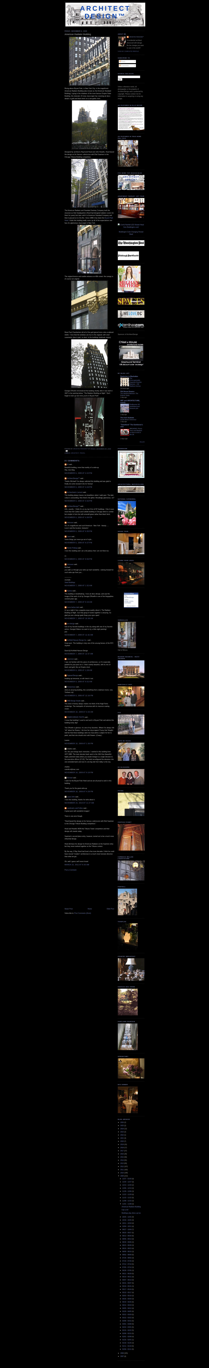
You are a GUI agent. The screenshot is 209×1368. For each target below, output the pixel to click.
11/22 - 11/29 (127, 1194)
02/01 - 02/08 (127, 1336)
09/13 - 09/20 (127, 1236)
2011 (122, 1170)
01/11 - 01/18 (127, 1346)
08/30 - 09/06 (127, 1242)
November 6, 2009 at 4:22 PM (78, 473)
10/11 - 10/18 (127, 1223)
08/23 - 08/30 (127, 1245)
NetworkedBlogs (129, 593)
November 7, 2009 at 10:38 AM (79, 618)
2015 (122, 1157)
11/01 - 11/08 (127, 1204)
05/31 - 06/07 (127, 1283)
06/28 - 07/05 (127, 1270)
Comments (125, 66)
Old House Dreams (127, 391)
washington (127, 602)
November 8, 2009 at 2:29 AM (78, 670)
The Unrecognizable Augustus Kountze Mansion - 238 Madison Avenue (136, 382)
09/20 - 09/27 (127, 1233)
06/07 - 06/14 (127, 1280)
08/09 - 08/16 (127, 1251)
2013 (122, 1163)
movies (131, 601)
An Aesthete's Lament (74, 492)
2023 (122, 1132)
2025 (122, 1125)
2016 (122, 1154)
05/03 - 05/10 (127, 1296)
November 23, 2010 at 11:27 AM (79, 803)
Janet (69, 536)
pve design (71, 624)
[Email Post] (67, 451)
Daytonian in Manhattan (129, 376)
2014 (122, 1160)
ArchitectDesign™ (73, 478)
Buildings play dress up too (131, 1213)
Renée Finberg (72, 548)
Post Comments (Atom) (82, 913)
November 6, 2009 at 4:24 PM (78, 487)
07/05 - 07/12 (127, 1267)
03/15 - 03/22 (127, 1318)
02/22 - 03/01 (127, 1327)
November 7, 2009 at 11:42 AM (79, 635)
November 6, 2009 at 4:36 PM (78, 517)
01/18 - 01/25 (127, 1343)
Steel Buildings (70, 582)
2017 (122, 1151)
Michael (69, 778)
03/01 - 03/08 (127, 1324)
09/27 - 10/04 (127, 1229)
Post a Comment (70, 870)
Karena (69, 591)
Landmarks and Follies (75, 808)
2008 (122, 1353)
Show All (142, 442)
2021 (122, 1138)
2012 (122, 1166)
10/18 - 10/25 (127, 1220)
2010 (122, 1173)
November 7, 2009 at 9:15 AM (78, 602)
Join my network (131, 606)
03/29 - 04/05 (127, 1311)
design (126, 601)
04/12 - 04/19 (127, 1305)
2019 (122, 1144)
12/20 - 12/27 (127, 1182)
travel (82, 453)
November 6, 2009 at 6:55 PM (78, 531)
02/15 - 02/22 (127, 1330)
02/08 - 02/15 (127, 1333)
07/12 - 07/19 (127, 1264)
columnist (70, 659)
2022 (122, 1135)
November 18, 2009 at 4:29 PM (79, 791)
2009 (122, 1176)
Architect (75, 453)
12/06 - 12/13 (127, 1188)
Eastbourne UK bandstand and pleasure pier (135, 406)
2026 (122, 1122)
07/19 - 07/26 (127, 1261)
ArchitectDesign (129, 597)
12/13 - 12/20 (127, 1185)
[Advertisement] (89, 889)
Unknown (70, 522)
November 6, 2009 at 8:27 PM (78, 543)
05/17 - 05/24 (127, 1289)
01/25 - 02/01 (127, 1340)
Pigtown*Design (72, 675)
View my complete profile (128, 51)
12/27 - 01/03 (127, 1179)
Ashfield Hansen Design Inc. (77, 640)
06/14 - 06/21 (127, 1277)
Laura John (71, 797)
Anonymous (71, 687)
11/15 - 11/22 (127, 1198)
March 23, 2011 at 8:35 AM (77, 865)
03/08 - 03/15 (127, 1321)
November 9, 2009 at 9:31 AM (78, 682)
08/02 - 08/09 (127, 1255)
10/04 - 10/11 (127, 1226)
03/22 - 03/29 (127, 1314)
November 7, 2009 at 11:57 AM (79, 654)
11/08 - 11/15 (127, 1201)
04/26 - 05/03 (127, 1299)
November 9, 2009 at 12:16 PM (79, 695)
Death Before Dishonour (128, 420)
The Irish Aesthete (127, 418)
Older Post (110, 909)
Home (90, 909)
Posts (123, 61)
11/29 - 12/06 (127, 1191)
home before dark (73, 607)
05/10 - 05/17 (127, 1292)
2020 (122, 1141)
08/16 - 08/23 (127, 1248)
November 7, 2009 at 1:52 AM (78, 585)
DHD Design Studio (74, 701)
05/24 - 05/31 (127, 1286)
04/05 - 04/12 (127, 1308)
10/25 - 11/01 (127, 1217)
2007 (122, 1356)
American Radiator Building (131, 1207)
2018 (122, 1147)
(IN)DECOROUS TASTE (75, 717)
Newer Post (69, 909)
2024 (122, 1129)
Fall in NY (125, 1210)
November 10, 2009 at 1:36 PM (79, 743)
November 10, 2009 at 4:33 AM (79, 712)
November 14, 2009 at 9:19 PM (79, 772)
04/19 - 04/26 (127, 1302)
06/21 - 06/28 (127, 1273)
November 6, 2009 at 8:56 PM (78, 559)
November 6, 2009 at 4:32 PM (78, 501)
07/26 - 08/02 (127, 1258)
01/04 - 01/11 (127, 1349)
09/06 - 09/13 (127, 1239)
